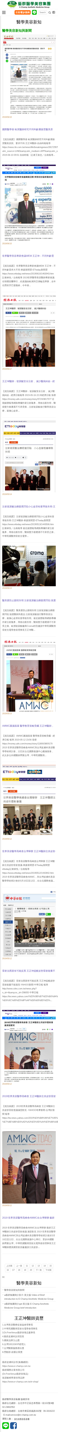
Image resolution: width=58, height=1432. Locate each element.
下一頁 (39, 1270)
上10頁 (9, 1266)
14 (45, 1266)
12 (33, 1266)
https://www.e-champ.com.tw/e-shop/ (20, 1381)
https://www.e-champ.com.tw (16, 1366)
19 (25, 1270)
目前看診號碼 (22, 12)
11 (27, 1266)
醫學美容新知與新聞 (14, 1290)
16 (8, 1270)
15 (51, 1266)
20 (31, 1270)
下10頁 (48, 1270)
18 (19, 1270)
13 (39, 1266)
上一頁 (19, 1266)
